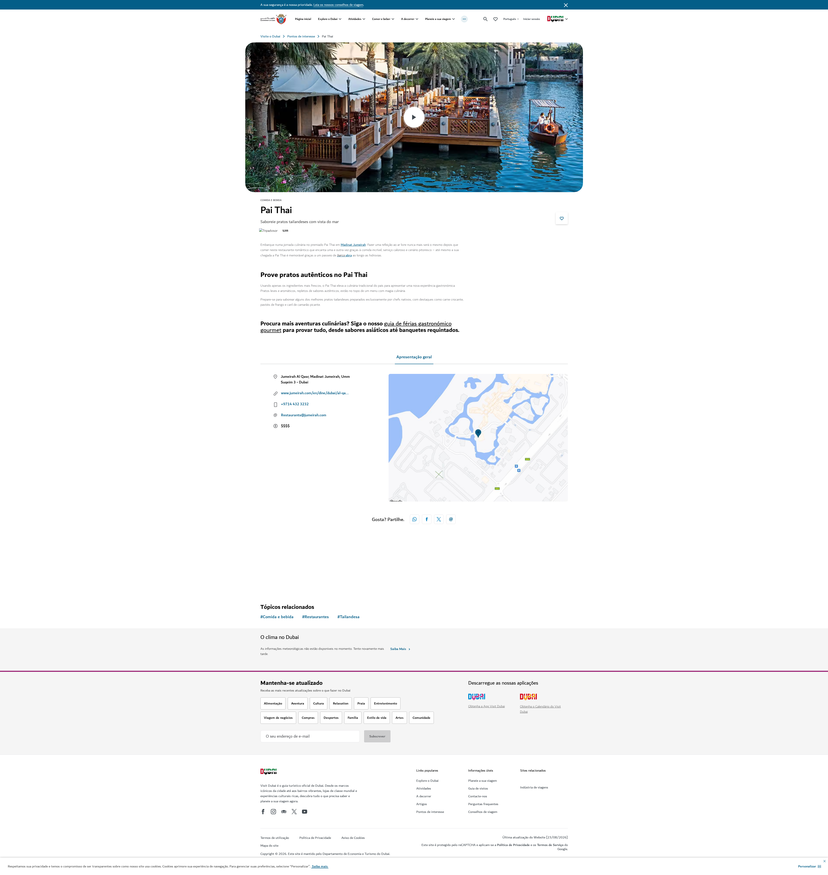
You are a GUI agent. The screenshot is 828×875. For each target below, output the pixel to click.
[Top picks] (495, 18)
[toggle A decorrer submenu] (417, 19)
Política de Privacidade (513, 845)
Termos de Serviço (550, 845)
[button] (809, 866)
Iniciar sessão (531, 18)
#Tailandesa (348, 617)
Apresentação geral (414, 357)
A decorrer (407, 18)
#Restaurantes (315, 617)
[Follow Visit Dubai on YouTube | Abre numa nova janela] (304, 811)
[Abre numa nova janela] (426, 519)
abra (349, 255)
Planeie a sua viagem (438, 18)
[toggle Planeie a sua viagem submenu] (453, 19)
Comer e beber (381, 18)
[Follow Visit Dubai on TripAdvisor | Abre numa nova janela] (283, 811)
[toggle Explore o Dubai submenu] (340, 19)
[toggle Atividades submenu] (364, 19)
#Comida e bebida (277, 617)
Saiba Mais (398, 649)
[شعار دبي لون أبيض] (269, 772)
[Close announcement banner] (566, 4)
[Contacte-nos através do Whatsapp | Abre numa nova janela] (414, 519)
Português (509, 18)
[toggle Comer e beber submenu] (393, 19)
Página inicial (303, 18)
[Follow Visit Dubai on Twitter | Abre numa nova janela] (294, 811)
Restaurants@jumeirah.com (303, 415)
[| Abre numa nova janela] (273, 811)
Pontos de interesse (301, 36)
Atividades (354, 18)
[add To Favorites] (562, 218)
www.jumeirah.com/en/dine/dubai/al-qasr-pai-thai (315, 393)
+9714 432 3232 (295, 404)
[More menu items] (464, 19)
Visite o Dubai (270, 36)
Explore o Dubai (327, 18)
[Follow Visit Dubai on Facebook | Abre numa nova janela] (263, 811)
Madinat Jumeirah (353, 245)
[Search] (485, 19)
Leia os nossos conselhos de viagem (338, 5)
